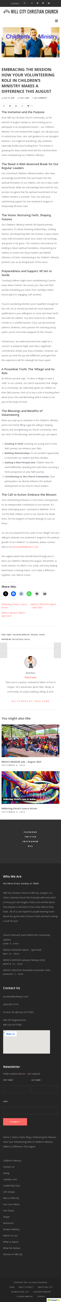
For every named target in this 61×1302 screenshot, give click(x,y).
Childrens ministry (21, 635)
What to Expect (11, 1241)
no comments (40, 98)
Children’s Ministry (12, 1160)
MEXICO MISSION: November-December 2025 (26, 970)
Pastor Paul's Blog (21, 639)
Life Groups (9, 1191)
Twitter (30, 837)
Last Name (36, 1080)
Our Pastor (8, 1210)
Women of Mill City (12, 1254)
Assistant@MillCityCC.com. (25, 546)
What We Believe (11, 1248)
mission (34, 635)
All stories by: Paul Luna (31, 701)
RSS (30, 846)
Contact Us (8, 1166)
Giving (6, 1173)
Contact (41, 1296)
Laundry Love (10, 1179)
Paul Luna (30, 677)
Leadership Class (11, 1185)
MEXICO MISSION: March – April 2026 (22, 949)
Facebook (30, 832)
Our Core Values (11, 1204)
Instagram (30, 841)
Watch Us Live (10, 1235)
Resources (8, 1223)
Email (6, 1101)
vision (42, 635)
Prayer (6, 1216)
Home (6, 1137)
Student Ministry (11, 1229)
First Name (8, 1080)
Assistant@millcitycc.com (15, 996)
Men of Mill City (11, 1198)
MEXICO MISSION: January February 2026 (24, 959)
